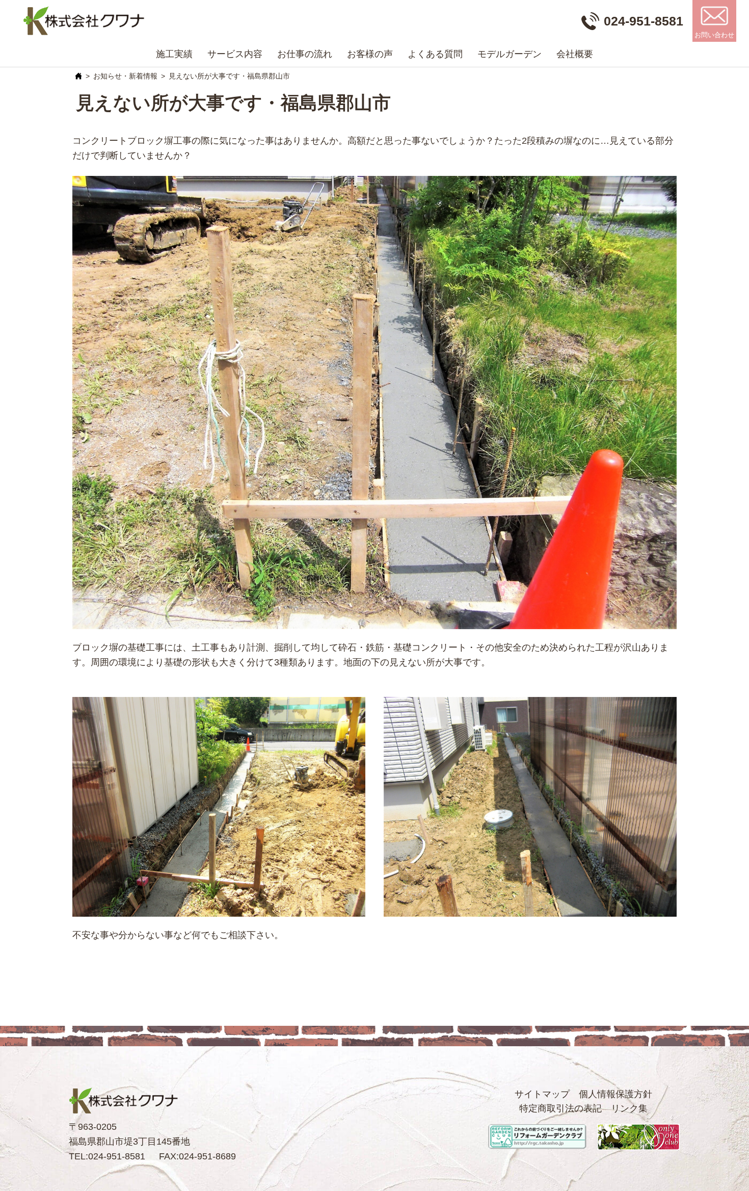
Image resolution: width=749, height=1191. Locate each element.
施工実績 (174, 54)
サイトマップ (542, 1094)
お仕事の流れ (304, 54)
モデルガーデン (509, 54)
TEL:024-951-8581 (107, 1156)
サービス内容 (234, 54)
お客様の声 (370, 54)
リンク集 (629, 1108)
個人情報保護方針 (615, 1094)
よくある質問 (435, 54)
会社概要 (574, 54)
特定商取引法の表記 (560, 1108)
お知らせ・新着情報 (125, 76)
